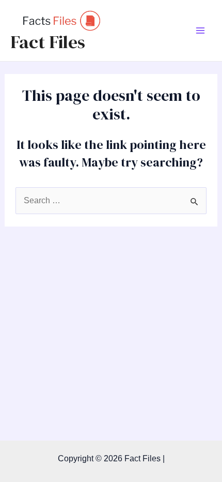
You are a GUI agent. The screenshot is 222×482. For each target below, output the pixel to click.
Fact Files (47, 41)
